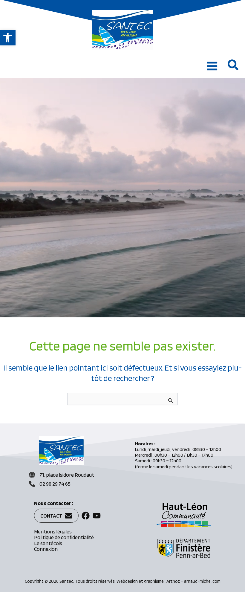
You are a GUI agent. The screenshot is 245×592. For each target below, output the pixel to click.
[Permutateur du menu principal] (212, 66)
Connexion (46, 549)
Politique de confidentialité (64, 537)
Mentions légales (53, 531)
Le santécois (48, 543)
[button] (8, 37)
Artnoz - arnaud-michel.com (193, 581)
